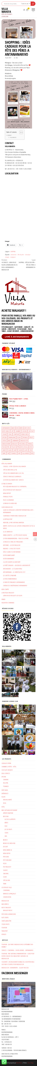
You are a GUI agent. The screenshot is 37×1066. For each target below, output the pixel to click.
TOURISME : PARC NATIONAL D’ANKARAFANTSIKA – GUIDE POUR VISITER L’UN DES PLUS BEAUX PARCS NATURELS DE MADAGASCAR (18, 956)
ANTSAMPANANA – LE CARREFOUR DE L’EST (14, 572)
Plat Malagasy (7, 867)
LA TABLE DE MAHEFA (7, 484)
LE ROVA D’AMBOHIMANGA (10, 579)
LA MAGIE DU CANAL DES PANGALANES (13, 542)
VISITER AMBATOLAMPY (9, 555)
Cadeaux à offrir (6, 763)
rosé (31, 447)
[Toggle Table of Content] (20, 132)
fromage (25, 437)
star (30, 450)
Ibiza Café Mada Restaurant (9, 810)
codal (10, 434)
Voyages (4, 934)
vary (19, 453)
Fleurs (3, 797)
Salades (5, 870)
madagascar (13, 257)
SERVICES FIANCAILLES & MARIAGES (12, 476)
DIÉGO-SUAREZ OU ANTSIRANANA (11, 552)
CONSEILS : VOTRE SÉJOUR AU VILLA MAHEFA (14, 466)
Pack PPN (5, 783)
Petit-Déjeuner (7, 860)
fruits (31, 437)
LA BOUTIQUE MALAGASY (8, 593)
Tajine (4, 884)
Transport (5, 931)
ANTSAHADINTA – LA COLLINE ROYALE (12, 569)
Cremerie (5, 780)
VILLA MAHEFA (6, 10)
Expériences (5, 793)
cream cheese (25, 434)
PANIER (3, 599)
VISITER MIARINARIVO (8, 559)
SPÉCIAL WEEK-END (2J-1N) (10, 470)
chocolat (31, 431)
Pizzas (5, 863)
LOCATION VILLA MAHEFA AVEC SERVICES (13, 480)
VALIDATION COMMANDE (8, 603)
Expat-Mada (5, 790)
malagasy (15, 444)
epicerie (4, 437)
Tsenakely (6, 786)
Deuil (4, 803)
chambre (17, 431)
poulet (13, 447)
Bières (6, 823)
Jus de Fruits (8, 829)
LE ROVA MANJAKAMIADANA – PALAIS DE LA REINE (15, 538)
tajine (3, 453)
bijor (13, 428)
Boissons (6, 816)
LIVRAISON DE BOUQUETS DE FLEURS (12, 596)
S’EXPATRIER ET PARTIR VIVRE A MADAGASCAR (14, 516)
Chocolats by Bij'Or (7, 770)
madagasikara (6, 444)
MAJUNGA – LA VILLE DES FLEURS (11, 548)
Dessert (5, 847)
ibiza (9, 441)
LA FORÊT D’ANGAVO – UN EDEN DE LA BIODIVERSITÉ (16, 565)
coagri (4, 434)
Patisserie (6, 857)
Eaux (6, 826)
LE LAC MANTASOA (7, 532)
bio (17, 428)
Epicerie (4, 777)
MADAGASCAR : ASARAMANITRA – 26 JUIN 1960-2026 (15, 968)
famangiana (12, 437)
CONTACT (9, 135)
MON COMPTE (5, 589)
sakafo (4, 450)
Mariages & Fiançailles (9, 894)
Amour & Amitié (7, 800)
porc (8, 447)
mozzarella (22, 444)
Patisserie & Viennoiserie (9, 914)
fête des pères (20, 255)
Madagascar (5, 901)
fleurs (19, 437)
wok (32, 453)
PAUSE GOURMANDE (8, 500)
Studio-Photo (5, 924)
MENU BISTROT (7, 493)
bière (21, 428)
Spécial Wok (6, 880)
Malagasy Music (7, 910)
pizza (3, 447)
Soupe (5, 877)
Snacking (6, 873)
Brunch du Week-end (9, 843)
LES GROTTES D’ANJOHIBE (9, 575)
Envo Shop (30, 1063)
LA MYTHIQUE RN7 (7, 519)
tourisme (4, 928)
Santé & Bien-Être (6, 921)
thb (8, 453)
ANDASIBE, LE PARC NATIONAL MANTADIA (13, 522)
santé (15, 450)
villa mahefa (25, 453)
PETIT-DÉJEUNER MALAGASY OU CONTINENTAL (15, 486)
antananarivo (13, 255)
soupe (26, 450)
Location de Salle (7, 887)
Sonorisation (7, 897)
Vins (6, 836)
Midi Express (5, 904)
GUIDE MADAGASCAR (7, 507)
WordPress (19, 1063)
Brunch (5, 840)
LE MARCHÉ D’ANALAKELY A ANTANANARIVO (14, 582)
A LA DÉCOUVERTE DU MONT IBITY (11, 562)
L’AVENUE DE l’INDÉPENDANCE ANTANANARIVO (15, 586)
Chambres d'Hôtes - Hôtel (9, 767)
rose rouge (24, 447)
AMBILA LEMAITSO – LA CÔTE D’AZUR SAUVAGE (15, 535)
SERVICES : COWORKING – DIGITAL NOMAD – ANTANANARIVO (17, 950)
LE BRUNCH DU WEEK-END (10, 503)
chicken (24, 431)
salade (10, 450)
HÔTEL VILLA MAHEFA (7, 464)
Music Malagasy (6, 907)
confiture (16, 434)
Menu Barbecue (7, 850)
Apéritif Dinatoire (8, 813)
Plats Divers (5, 917)
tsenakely (13, 453)
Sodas (6, 833)
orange (30, 444)
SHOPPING (12, 251)
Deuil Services (6, 773)
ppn (18, 447)
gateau (4, 441)
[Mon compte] (24, 10)
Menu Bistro (6, 853)
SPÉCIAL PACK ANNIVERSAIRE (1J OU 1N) (13, 473)
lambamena (15, 441)
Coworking (6, 890)
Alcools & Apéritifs (10, 819)
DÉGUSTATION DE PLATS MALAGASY (12, 490)
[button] (18, 104)
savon (20, 450)
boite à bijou (5, 431)
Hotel (3, 807)
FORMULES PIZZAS (8, 497)
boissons (27, 428)
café (12, 431)
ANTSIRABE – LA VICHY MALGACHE (11, 545)
